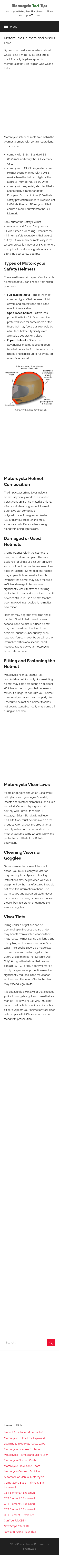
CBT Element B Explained (19, 1498)
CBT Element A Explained (19, 1492)
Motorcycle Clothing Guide (20, 1460)
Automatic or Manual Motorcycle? (24, 1477)
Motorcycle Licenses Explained (22, 1449)
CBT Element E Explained (19, 1515)
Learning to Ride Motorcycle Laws (24, 1443)
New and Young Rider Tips (20, 1531)
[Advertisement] (29, 103)
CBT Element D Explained (19, 1509)
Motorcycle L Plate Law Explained (24, 1438)
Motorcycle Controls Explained (22, 1471)
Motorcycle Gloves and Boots (22, 1466)
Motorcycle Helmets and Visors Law (26, 1454)
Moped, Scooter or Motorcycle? (23, 1432)
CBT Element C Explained (19, 1503)
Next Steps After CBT (17, 1526)
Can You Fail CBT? (15, 1520)
